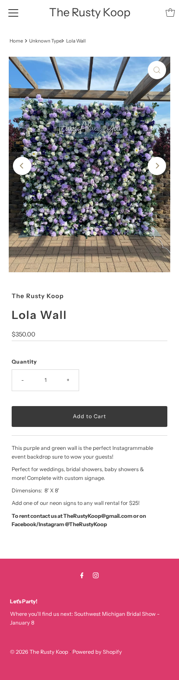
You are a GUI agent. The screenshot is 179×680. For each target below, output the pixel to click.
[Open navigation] (13, 12)
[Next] (157, 166)
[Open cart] (170, 12)
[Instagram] (96, 575)
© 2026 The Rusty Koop (40, 652)
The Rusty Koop (89, 12)
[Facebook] (82, 575)
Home (16, 41)
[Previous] (22, 166)
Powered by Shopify (97, 652)
